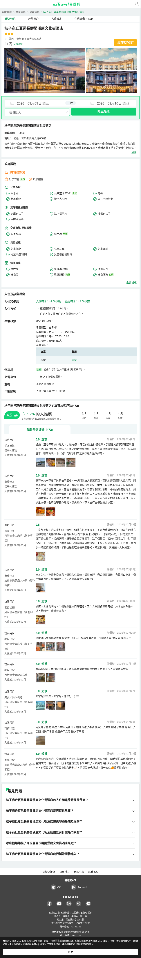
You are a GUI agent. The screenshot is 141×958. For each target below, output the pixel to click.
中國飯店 (20, 12)
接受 (70, 951)
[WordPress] (79, 904)
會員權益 (64, 871)
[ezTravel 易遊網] (70, 4)
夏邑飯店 (34, 12)
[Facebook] (49, 904)
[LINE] (88, 904)
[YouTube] (59, 904)
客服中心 (79, 871)
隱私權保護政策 (83, 944)
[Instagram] (69, 904)
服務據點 (93, 871)
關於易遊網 (48, 871)
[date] (37, 103)
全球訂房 (6, 12)
